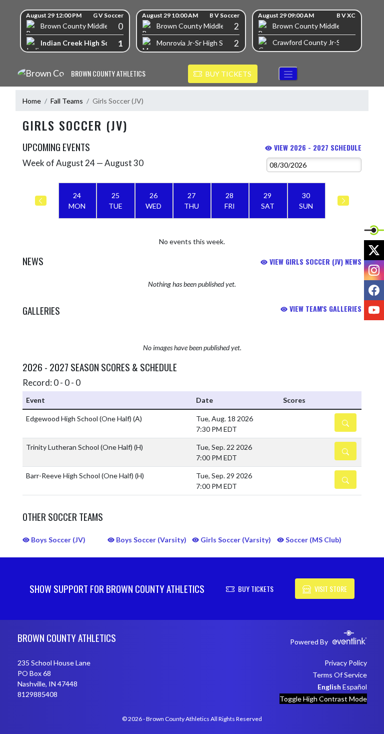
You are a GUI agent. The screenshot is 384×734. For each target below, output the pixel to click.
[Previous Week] (40, 201)
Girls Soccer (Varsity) (235, 539)
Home (31, 101)
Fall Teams (66, 101)
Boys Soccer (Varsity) (150, 539)
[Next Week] (343, 201)
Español (354, 686)
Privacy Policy (345, 662)
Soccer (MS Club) (313, 539)
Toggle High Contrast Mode (323, 698)
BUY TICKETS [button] (256, 588)
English (329, 686)
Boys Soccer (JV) (58, 539)
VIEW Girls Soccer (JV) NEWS (315, 261)
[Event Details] (345, 422)
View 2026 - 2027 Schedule (317, 147)
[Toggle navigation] (288, 74)
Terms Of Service (339, 674)
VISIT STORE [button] (330, 588)
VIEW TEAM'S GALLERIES (325, 308)
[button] (223, 74)
